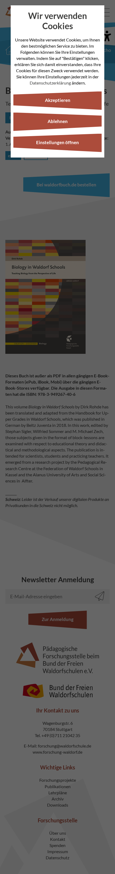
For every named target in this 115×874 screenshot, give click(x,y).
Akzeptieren (57, 100)
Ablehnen (58, 121)
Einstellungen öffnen (57, 142)
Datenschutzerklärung (50, 82)
